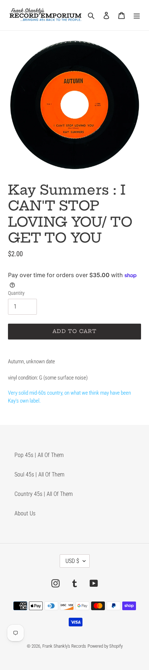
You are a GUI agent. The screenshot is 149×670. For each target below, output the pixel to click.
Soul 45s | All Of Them (39, 474)
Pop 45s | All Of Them (39, 455)
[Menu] (136, 15)
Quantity (16, 293)
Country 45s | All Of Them (43, 494)
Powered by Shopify (105, 646)
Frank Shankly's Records (64, 646)
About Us (24, 513)
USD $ (72, 561)
